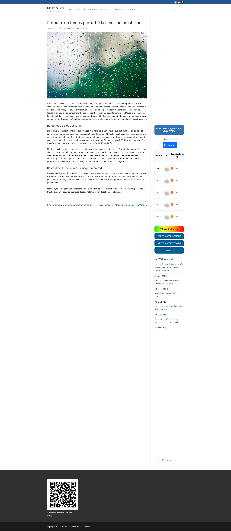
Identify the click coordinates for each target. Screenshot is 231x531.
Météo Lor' (56, 8)
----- (180, 10)
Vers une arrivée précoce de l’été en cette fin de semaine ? (168, 320)
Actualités (82, 28)
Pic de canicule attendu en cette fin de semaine (169, 307)
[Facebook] (171, 2)
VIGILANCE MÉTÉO (169, 229)
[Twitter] (175, 2)
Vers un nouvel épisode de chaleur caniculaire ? (166, 282)
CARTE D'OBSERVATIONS (169, 236)
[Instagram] (182, 2)
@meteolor (167, 460)
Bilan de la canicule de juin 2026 (166, 295)
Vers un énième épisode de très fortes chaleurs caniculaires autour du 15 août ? (168, 267)
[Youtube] (178, 2)
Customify (87, 527)
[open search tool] (174, 10)
